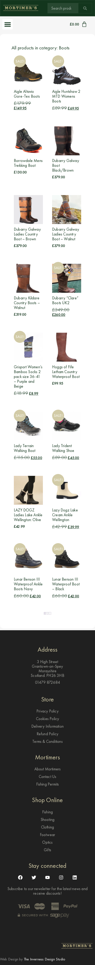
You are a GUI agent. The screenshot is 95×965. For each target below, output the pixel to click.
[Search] (85, 8)
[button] (7, 24)
